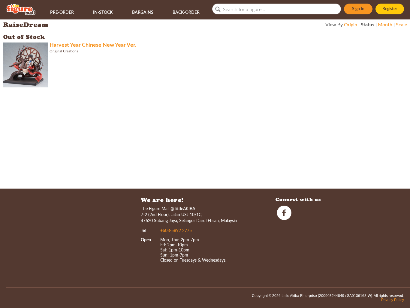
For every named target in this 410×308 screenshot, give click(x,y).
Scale (401, 24)
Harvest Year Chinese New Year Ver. (93, 45)
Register (389, 9)
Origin (350, 24)
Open (146, 240)
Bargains (142, 12)
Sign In (358, 9)
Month (385, 24)
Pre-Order (62, 12)
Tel (143, 231)
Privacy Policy (392, 300)
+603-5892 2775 (176, 231)
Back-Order (186, 12)
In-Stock (103, 12)
